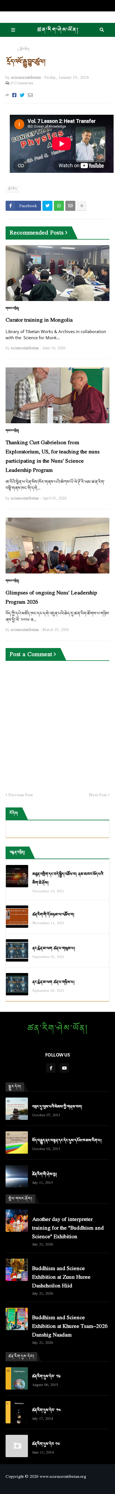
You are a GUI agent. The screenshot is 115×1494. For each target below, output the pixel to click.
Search (101, 30)
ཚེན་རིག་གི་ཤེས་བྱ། (44, 1174)
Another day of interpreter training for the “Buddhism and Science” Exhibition (68, 1227)
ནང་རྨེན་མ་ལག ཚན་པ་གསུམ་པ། (53, 949)
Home (11, 49)
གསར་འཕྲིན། (12, 308)
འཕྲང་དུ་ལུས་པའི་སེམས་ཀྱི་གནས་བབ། (57, 1107)
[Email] (30, 95)
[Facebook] (14, 95)
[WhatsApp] (59, 206)
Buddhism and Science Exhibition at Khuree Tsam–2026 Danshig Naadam (69, 1325)
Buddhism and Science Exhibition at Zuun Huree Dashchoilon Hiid (61, 1276)
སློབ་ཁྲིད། (24, 49)
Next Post (98, 795)
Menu (13, 30)
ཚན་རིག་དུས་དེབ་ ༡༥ (46, 1410)
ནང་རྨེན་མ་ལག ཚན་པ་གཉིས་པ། (53, 982)
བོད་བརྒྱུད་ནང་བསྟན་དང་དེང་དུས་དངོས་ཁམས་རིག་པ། (67, 1141)
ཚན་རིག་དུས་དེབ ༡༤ (46, 1444)
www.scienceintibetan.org (63, 1476)
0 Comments (22, 83)
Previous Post (20, 795)
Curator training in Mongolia (39, 319)
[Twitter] (22, 95)
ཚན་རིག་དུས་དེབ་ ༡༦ (46, 1377)
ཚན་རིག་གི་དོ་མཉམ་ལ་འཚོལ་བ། (53, 915)
